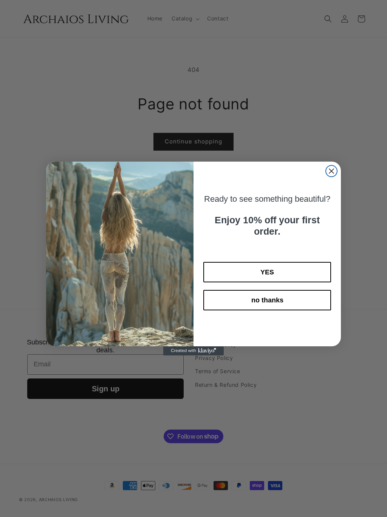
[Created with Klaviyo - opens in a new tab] (193, 350)
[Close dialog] (331, 171)
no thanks (267, 300)
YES (267, 272)
